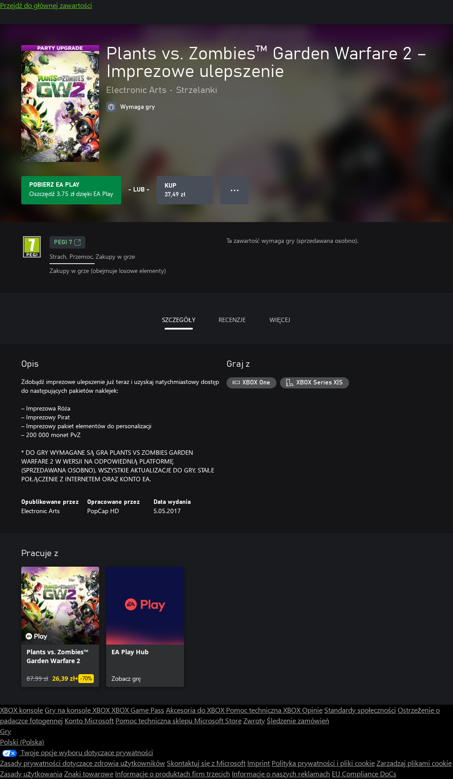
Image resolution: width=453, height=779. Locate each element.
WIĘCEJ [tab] (279, 319)
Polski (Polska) (22, 741)
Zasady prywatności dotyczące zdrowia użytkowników (82, 762)
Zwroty (254, 720)
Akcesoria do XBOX (196, 709)
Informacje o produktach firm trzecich (172, 773)
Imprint (258, 762)
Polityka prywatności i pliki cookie (323, 762)
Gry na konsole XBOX (78, 709)
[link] (60, 627)
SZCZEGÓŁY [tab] (179, 319)
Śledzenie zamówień (298, 720)
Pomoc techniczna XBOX (264, 709)
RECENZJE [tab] (232, 319)
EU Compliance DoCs (364, 773)
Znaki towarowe (88, 773)
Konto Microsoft (89, 720)
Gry (5, 731)
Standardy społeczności (360, 709)
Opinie (312, 709)
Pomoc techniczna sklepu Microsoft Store (178, 720)
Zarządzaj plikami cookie (414, 762)
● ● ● (234, 190)
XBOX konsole (21, 709)
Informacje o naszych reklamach (281, 773)
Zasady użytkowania (31, 773)
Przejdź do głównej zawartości (46, 5)
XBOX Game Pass (137, 709)
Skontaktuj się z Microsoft (206, 762)
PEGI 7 (63, 242)
